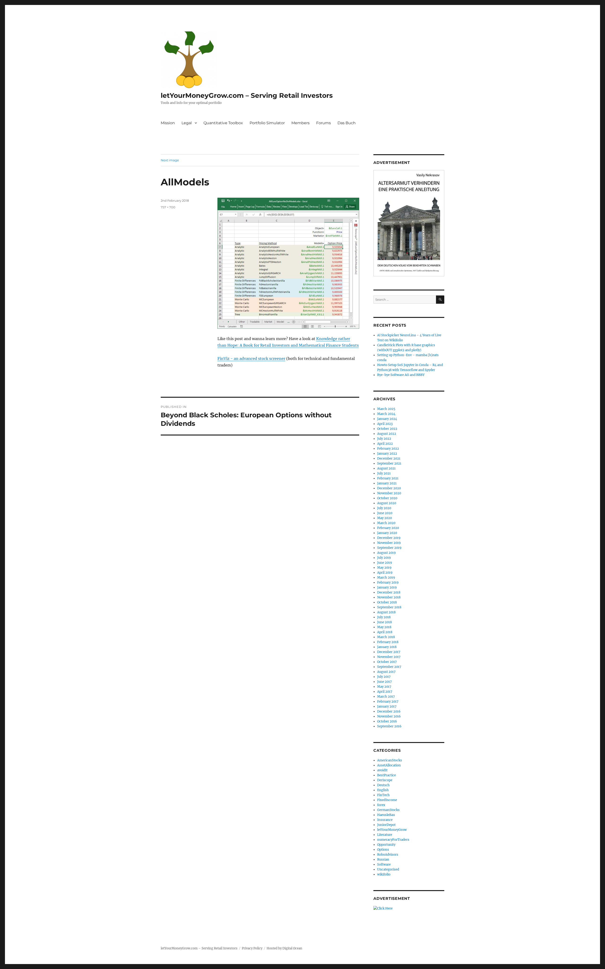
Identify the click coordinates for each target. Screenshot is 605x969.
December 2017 (388, 652)
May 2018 (384, 627)
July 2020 (384, 508)
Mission (168, 123)
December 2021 (388, 459)
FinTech (383, 795)
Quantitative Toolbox (223, 123)
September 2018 (389, 607)
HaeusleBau (386, 815)
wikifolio (383, 874)
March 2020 (386, 523)
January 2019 (387, 587)
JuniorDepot (386, 825)
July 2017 (384, 677)
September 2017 (389, 667)
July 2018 (384, 617)
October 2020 (387, 498)
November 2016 (389, 716)
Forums (323, 123)
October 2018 (387, 602)
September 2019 (389, 548)
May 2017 (384, 687)
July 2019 (384, 558)
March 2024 (386, 414)
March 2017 (386, 697)
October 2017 (387, 662)
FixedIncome (387, 800)
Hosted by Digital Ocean (284, 948)
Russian (383, 860)
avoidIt (382, 770)
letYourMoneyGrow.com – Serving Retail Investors (247, 95)
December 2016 (389, 711)
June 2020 (384, 513)
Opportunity (386, 845)
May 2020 (384, 518)
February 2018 (387, 642)
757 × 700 (168, 207)
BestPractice (386, 775)
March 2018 (386, 637)
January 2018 (387, 647)
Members (300, 123)
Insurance (385, 820)
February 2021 (387, 478)
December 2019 (389, 538)
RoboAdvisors (387, 855)
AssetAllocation (389, 765)
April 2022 (385, 444)
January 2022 (387, 454)
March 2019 (386, 578)
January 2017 (387, 706)
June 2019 (384, 563)
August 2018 (386, 612)
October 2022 (387, 429)
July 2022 (384, 439)
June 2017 (384, 682)
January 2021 (387, 483)
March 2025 (386, 409)
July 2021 (384, 473)
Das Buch (346, 123)
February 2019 (388, 583)
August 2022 (386, 434)
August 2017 (386, 672)
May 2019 (384, 568)
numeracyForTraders (393, 840)
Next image (170, 160)
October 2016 (387, 721)
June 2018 (384, 622)
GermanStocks (388, 810)
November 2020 (389, 493)
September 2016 (389, 726)
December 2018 (388, 592)
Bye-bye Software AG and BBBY (400, 375)
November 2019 (389, 543)
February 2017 (387, 702)
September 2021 (389, 463)
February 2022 (388, 449)
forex (381, 805)
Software (384, 864)
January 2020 (387, 533)
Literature (384, 835)
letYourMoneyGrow (392, 830)
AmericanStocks (389, 760)
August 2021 (386, 468)
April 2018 (384, 632)
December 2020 (389, 488)
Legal (187, 123)
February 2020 (388, 528)
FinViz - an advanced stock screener (251, 358)
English (383, 790)
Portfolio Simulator (267, 123)
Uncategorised (388, 869)
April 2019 (385, 573)
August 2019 (386, 553)
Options (383, 850)
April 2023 (385, 424)
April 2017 (384, 692)
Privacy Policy (252, 948)
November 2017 (389, 657)
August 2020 (386, 503)
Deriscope (384, 780)
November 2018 (389, 597)
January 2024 (387, 419)
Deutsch (383, 785)
